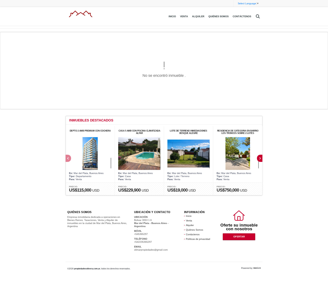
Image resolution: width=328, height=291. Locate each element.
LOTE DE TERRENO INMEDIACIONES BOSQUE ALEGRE (188, 131)
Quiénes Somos (218, 16)
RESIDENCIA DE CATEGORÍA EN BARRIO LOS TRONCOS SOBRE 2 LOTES (237, 131)
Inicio (172, 16)
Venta (184, 16)
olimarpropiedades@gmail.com (151, 249)
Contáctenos (242, 16)
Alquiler (198, 16)
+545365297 (141, 234)
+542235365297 (143, 242)
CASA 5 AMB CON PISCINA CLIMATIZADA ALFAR (139, 131)
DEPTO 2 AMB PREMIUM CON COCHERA (90, 130)
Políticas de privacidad (198, 239)
